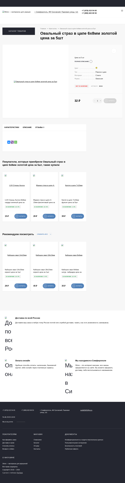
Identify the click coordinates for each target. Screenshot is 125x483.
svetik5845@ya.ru (86, 410)
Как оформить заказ (9, 440)
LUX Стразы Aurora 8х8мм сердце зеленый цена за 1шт (15, 202)
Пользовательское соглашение (76, 443)
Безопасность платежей (73, 446)
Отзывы (36, 446)
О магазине (38, 440)
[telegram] (31, 422)
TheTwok (20, 473)
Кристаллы (53, 29)
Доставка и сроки (8, 443)
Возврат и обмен (8, 449)
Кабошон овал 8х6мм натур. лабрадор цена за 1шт (72, 272)
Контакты (37, 449)
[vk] (28, 422)
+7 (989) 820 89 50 (89, 13)
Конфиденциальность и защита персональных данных (84, 440)
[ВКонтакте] (8, 142)
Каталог (36, 443)
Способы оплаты (8, 446)
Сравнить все (42, 234)
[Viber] (12, 142)
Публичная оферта (71, 449)
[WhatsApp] (15, 142)
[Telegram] (99, 10)
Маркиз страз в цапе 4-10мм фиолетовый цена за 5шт (44, 202)
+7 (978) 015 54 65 (89, 11)
